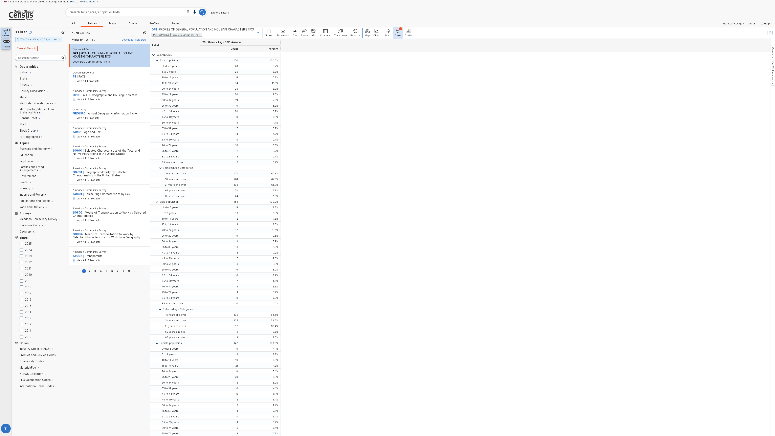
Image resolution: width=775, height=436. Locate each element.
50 (93, 39)
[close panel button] (144, 33)
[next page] (135, 271)
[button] (188, 12)
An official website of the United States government (38, 1)
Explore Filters (220, 12)
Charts (133, 23)
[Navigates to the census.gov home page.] (17, 18)
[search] (40, 58)
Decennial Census (83, 49)
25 (87, 39)
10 (81, 39)
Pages (175, 23)
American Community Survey (89, 91)
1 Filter (21, 32)
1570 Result (81, 33)
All (73, 23)
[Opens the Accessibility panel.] (6, 429)
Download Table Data (134, 39)
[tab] (773, 52)
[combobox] (136, 12)
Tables (92, 23)
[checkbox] (22, 243)
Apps (752, 23)
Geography (79, 109)
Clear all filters (25, 48)
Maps (112, 23)
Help (767, 23)
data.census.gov (733, 23)
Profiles (154, 23)
